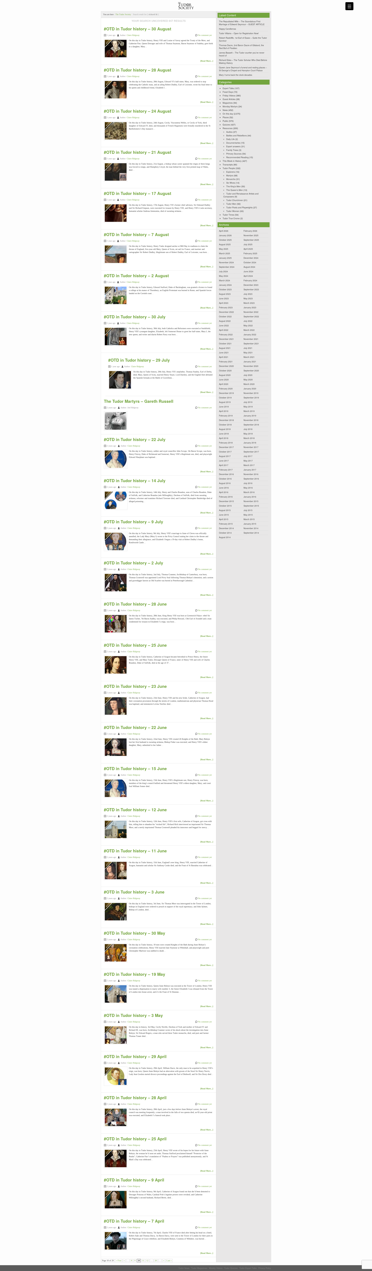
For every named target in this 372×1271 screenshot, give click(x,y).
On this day (228, 113)
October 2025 (225, 239)
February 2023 (226, 307)
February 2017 (226, 469)
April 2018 (223, 438)
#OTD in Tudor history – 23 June (135, 686)
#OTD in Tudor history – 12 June (135, 810)
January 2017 (250, 469)
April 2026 (223, 230)
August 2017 (225, 456)
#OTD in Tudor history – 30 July (135, 317)
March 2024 (224, 280)
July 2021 (248, 348)
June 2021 (224, 352)
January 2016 (250, 496)
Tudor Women (232, 211)
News (225, 110)
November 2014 (251, 528)
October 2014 (225, 532)
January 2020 (250, 388)
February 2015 (226, 523)
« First (118, 1261)
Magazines (228, 102)
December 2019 (226, 393)
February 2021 (226, 361)
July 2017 (248, 456)
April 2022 (223, 330)
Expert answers (233, 146)
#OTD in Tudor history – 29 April (135, 1056)
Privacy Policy (264, 1268)
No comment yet (205, 35)
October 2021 (225, 343)
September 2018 (251, 424)
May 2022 (248, 325)
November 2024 (226, 262)
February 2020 (226, 388)
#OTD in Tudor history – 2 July (133, 563)
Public (225, 120)
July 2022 (248, 320)
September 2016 (251, 478)
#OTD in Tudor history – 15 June (135, 768)
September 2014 (251, 532)
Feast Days (228, 91)
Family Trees (232, 150)
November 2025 (251, 235)
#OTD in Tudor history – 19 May (134, 974)
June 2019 (224, 406)
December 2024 (251, 257)
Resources (228, 128)
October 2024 (250, 262)
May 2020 (248, 379)
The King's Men (233, 186)
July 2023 (248, 293)
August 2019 (225, 402)
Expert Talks (228, 88)
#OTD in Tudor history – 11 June (135, 851)
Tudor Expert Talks (248, 1268)
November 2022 (251, 311)
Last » (169, 1261)
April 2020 (223, 384)
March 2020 (249, 384)
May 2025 (223, 248)
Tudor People (229, 168)
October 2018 (225, 424)
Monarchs (230, 179)
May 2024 (223, 275)
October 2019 (225, 397)
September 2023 (251, 289)
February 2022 (226, 334)
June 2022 (224, 325)
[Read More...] (206, 61)
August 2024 (249, 266)
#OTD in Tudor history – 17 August (137, 193)
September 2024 (226, 266)
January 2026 (225, 235)
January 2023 (250, 307)
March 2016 (249, 492)
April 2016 (223, 492)
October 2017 (225, 451)
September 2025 (251, 239)
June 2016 (224, 487)
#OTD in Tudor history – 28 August (137, 70)
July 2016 (248, 483)
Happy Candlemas (227, 28)
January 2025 (225, 257)
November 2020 (251, 366)
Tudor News (183, 1268)
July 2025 (248, 244)
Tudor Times (228, 214)
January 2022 (250, 334)
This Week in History (232, 160)
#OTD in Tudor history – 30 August (137, 29)
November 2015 (251, 501)
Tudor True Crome (231, 218)
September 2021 (251, 343)
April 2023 (223, 302)
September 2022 (251, 316)
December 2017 (226, 447)
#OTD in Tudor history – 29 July (139, 360)
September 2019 (251, 397)
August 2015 (225, 510)
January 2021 (250, 361)
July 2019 (248, 402)
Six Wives (230, 182)
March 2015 (249, 519)
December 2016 (226, 474)
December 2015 (226, 501)
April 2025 (248, 248)
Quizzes (226, 124)
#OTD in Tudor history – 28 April (135, 1097)
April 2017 (223, 465)
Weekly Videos (215, 1268)
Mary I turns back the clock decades (235, 74)
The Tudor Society (123, 14)
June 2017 (224, 460)
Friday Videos (229, 95)
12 (147, 1261)
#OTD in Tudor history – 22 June (135, 727)
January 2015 (250, 523)
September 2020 (251, 370)
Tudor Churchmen (234, 200)
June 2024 (248, 271)
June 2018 (224, 433)
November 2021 (251, 339)
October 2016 (225, 478)
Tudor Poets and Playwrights (239, 207)
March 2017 (249, 465)
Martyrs (229, 175)
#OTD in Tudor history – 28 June (135, 604)
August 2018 (225, 429)
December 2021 (226, 339)
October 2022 (225, 316)
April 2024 (248, 275)
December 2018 (226, 420)
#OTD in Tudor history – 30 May (134, 933)
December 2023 (251, 284)
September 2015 (251, 505)
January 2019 (250, 415)
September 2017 (251, 451)
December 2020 (226, 366)
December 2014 (226, 528)
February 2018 (226, 442)
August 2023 (225, 293)
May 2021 (248, 352)
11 (143, 1261)
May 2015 (248, 514)
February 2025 (250, 253)
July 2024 (223, 271)
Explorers (230, 171)
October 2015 (225, 505)
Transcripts (228, 164)
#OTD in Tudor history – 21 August (137, 152)
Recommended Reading (237, 157)
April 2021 (223, 357)
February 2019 (226, 415)
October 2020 (225, 370)
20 (156, 1261)
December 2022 (226, 311)
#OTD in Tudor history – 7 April (134, 1221)
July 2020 (248, 375)
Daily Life (230, 139)
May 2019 (248, 406)
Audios (229, 131)
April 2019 (223, 411)
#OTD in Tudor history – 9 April (134, 1180)
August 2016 (225, 483)
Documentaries (233, 142)
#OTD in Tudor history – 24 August (137, 111)
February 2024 (250, 280)
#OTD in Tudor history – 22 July (135, 439)
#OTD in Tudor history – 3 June (134, 892)
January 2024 (225, 284)
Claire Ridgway (133, 35)
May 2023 (248, 298)
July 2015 (248, 510)
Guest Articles (229, 99)
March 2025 (224, 253)
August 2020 (225, 375)
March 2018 (249, 438)
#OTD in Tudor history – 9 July (133, 522)
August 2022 (225, 320)
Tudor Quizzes (231, 1268)
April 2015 (223, 519)
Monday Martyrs (230, 106)
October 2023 (225, 289)
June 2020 (224, 379)
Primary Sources (234, 153)
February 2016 (226, 496)
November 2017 (251, 447)
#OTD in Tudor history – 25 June (135, 645)
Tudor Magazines (199, 1268)
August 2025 (225, 244)
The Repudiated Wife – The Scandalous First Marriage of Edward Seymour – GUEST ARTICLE (241, 23)
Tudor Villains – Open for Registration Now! (239, 33)
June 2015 (224, 514)
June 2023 (224, 298)
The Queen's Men (234, 190)
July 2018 (248, 429)
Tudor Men (231, 203)
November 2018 (251, 420)
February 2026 (250, 230)
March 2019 (249, 411)
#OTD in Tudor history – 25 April (135, 1139)
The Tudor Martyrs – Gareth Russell (138, 401)
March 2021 (249, 357)
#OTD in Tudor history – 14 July (135, 480)
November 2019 (251, 393)
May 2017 (248, 460)
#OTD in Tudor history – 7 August (136, 234)
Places (226, 117)
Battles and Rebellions (236, 135)
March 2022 (249, 330)
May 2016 (248, 487)
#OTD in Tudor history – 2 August (136, 276)
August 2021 (225, 348)
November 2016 (251, 474)
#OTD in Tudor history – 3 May (133, 1015)
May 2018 (248, 433)
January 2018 (250, 442)
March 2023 (249, 302)
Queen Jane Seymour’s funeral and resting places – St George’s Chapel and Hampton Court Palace (243, 69)
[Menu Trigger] (349, 6)
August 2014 (225, 537)
